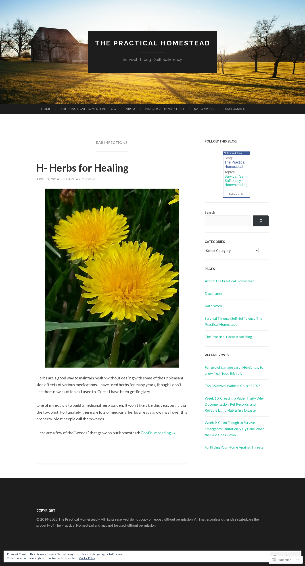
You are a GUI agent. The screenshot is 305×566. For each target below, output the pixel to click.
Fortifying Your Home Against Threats (234, 447)
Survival (230, 176)
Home (46, 109)
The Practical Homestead (152, 43)
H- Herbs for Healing (82, 168)
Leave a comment (81, 179)
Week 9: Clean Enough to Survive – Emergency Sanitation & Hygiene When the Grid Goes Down (234, 428)
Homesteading (236, 185)
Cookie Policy (87, 558)
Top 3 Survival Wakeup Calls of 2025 (233, 385)
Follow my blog (236, 194)
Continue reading (158, 432)
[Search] (261, 220)
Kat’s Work (204, 109)
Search (210, 212)
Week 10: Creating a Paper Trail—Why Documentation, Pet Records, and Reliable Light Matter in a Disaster (234, 404)
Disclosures (234, 109)
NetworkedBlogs (233, 153)
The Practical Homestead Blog (88, 109)
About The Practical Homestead (155, 109)
